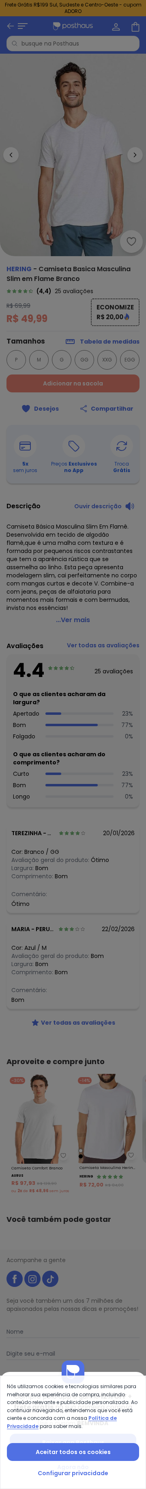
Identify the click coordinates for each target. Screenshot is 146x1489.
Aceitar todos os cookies (73, 1452)
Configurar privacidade (73, 1473)
